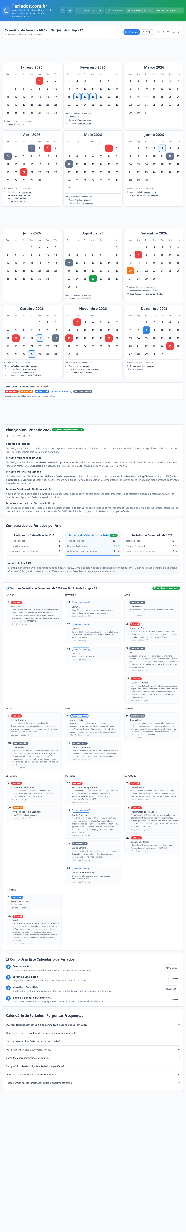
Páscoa (11, 198)
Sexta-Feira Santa (15, 195)
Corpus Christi (136, 192)
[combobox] (89, 10)
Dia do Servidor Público (17, 375)
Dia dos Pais (74, 298)
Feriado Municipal (137, 366)
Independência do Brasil (140, 290)
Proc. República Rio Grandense (142, 294)
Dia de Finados (75, 366)
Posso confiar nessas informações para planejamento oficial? (39, 1082)
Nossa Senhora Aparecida (18, 366)
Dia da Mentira (14, 192)
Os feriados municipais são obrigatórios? (28, 1049)
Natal (132, 369)
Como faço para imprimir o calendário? (27, 1058)
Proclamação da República (79, 369)
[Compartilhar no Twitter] (168, 32)
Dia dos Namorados (138, 195)
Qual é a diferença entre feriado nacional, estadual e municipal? (41, 1033)
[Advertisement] (94, 52)
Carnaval (72, 117)
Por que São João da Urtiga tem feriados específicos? (35, 1066)
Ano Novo (12, 125)
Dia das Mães (74, 203)
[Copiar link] (179, 32)
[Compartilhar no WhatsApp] (158, 32)
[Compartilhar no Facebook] (163, 32)
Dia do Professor (14, 369)
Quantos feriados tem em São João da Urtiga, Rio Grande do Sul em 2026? (46, 1024)
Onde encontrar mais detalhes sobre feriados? (31, 1074)
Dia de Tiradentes (15, 202)
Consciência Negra (76, 372)
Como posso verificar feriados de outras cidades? (33, 1041)
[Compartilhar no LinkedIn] (173, 32)
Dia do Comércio (14, 372)
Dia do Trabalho (75, 200)
